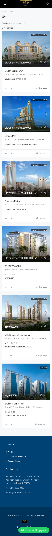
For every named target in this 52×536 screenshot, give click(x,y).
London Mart (10, 136)
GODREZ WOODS (13, 266)
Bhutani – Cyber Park (14, 403)
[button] (33, 530)
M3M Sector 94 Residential (17, 335)
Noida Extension (19, 456)
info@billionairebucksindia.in (21, 493)
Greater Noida (14, 461)
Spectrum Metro (12, 201)
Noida (10, 452)
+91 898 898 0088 (16, 488)
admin (10, 88)
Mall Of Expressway (14, 71)
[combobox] (17, 23)
